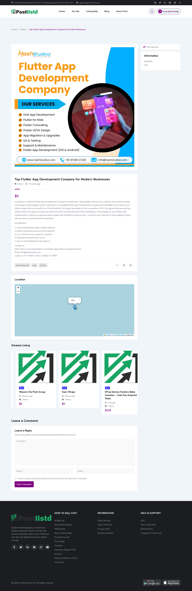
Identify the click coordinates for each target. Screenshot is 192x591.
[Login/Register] (152, 11)
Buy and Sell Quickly (63, 524)
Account (58, 554)
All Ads (75, 11)
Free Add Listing (170, 11)
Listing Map (92, 11)
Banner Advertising (62, 533)
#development (22, 265)
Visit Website (152, 47)
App (34, 265)
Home (62, 11)
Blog (106, 11)
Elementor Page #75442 (65, 549)
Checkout (58, 545)
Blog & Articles (104, 520)
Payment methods (105, 533)
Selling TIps (59, 520)
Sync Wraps (64, 391)
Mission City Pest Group (28, 391)
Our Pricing (59, 541)
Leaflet (108, 335)
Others (23, 29)
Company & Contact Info (151, 533)
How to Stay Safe (148, 524)
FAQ (143, 520)
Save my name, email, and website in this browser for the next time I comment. (52, 478)
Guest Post (122, 11)
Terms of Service (105, 524)
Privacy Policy (104, 529)
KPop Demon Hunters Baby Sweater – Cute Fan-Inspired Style (116, 395)
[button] (74, 307)
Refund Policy (147, 529)
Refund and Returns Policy (65, 558)
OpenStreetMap (119, 335)
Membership (59, 529)
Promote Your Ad (61, 537)
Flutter (43, 265)
